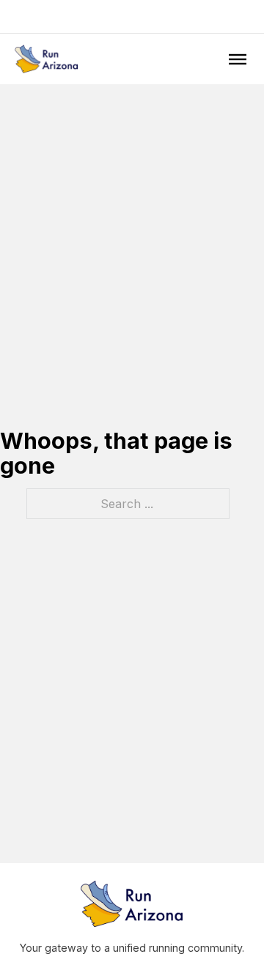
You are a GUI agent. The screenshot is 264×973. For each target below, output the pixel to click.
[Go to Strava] (151, 16)
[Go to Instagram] (132, 16)
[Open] (237, 58)
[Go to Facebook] (113, 16)
